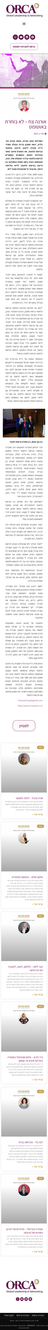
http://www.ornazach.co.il (30, 705)
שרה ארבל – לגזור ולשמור (29, 798)
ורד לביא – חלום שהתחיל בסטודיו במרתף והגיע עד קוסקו (25, 1058)
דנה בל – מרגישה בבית (31, 1142)
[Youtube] (21, 37)
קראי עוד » (37, 814)
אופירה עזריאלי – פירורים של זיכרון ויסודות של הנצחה (24, 1230)
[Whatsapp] (15, 37)
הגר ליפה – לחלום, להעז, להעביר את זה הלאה (25, 968)
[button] (24, 24)
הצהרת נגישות (38, 1315)
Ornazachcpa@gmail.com (30, 700)
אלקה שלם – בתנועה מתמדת (27, 877)
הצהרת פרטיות (22, 1315)
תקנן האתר (9, 1315)
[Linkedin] (26, 37)
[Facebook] (32, 37)
